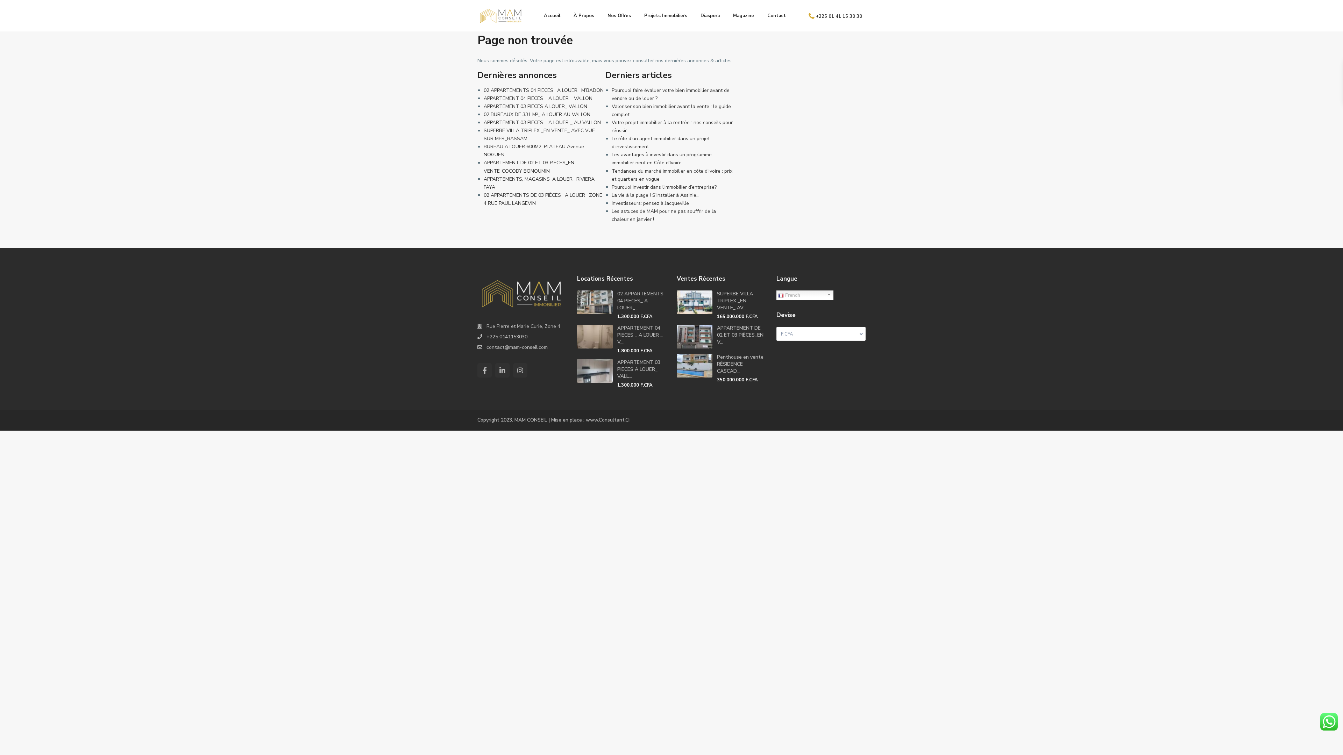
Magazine (743, 16)
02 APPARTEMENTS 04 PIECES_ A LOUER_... (640, 300)
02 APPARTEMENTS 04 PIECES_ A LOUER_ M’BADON (544, 90)
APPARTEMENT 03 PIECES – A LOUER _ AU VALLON (542, 122)
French (792, 295)
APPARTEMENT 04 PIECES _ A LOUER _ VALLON (538, 98)
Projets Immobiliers (665, 16)
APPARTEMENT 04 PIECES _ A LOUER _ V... (640, 335)
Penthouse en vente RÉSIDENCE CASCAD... (740, 364)
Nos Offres (619, 16)
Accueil (552, 16)
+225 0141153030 (506, 336)
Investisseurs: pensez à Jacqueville (650, 203)
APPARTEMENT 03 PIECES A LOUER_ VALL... (638, 369)
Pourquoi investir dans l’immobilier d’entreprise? (664, 187)
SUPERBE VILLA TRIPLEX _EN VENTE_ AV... (735, 300)
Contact (776, 16)
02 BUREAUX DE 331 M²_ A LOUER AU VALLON (537, 114)
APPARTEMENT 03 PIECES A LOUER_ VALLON (535, 106)
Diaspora (710, 16)
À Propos (584, 16)
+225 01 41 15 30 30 (839, 16)
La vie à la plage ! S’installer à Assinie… (655, 195)
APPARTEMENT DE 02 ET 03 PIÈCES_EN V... (740, 335)
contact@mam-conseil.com (517, 347)
